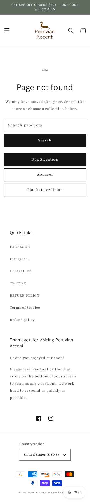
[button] (7, 31)
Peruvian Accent (37, 492)
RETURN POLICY (25, 295)
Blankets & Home (45, 189)
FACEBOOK (20, 246)
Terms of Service (25, 307)
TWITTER (18, 283)
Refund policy (22, 320)
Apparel (45, 174)
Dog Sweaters (45, 159)
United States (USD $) (41, 454)
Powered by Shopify (59, 492)
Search (45, 140)
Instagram (19, 259)
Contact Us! (20, 271)
